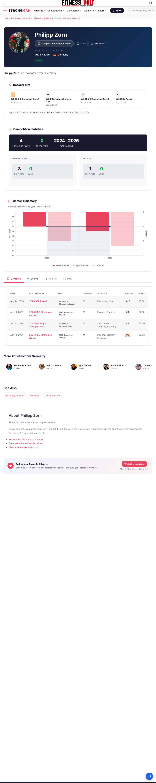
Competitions (55, 10)
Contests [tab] (16, 278)
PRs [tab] (52, 278)
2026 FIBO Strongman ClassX (95, 99)
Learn (101, 10)
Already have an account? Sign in (134, 469)
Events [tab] (34, 278)
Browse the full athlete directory (26, 439)
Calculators (73, 10)
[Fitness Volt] (78, 3)
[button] (5, 3)
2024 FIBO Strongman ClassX (25, 99)
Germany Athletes (15, 395)
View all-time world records (24, 447)
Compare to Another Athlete (56, 43)
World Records (53, 395)
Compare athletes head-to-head (26, 443)
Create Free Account (134, 464)
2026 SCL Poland (124, 99)
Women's (89, 10)
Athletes (38, 10)
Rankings (34, 395)
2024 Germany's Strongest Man (37, 325)
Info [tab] (69, 278)
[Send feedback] (149, 776)
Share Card (99, 43)
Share (82, 43)
